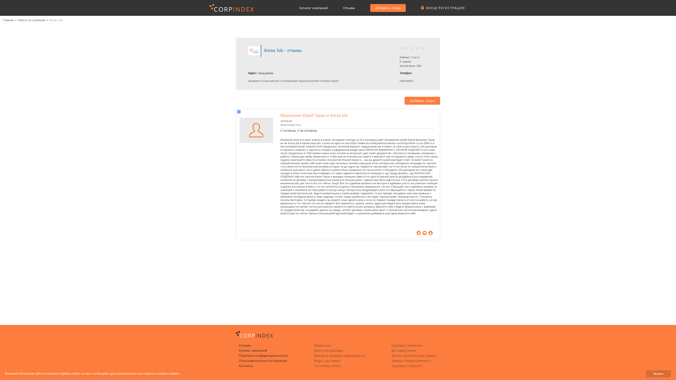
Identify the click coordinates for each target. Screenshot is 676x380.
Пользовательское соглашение (263, 361)
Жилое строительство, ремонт (414, 355)
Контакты (246, 366)
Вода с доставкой (327, 361)
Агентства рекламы (328, 350)
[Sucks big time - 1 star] (402, 48)
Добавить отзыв (388, 8)
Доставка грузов (404, 350)
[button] (181, 374)
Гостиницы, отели (327, 366)
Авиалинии (322, 345)
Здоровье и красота (407, 366)
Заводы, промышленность (411, 361)
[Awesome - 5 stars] (422, 48)
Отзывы (349, 8)
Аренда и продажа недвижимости (339, 355)
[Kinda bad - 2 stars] (407, 48)
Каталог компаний (313, 8)
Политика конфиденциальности (263, 355)
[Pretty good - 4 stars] (417, 48)
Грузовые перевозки (407, 345)
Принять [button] (658, 373)
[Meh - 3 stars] (412, 48)
